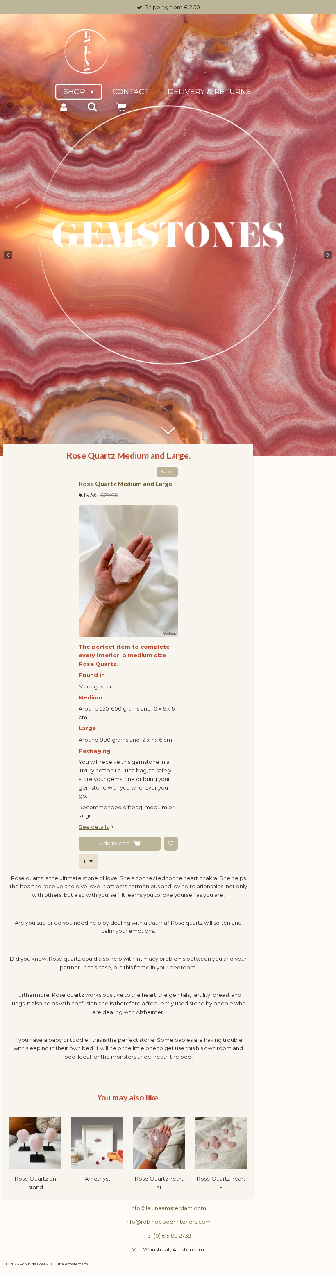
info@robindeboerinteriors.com (168, 1221)
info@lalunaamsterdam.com (168, 1208)
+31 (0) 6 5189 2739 (168, 1235)
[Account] (63, 107)
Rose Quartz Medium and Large (125, 483)
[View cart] (120, 107)
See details (94, 827)
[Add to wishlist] (171, 844)
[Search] (92, 107)
